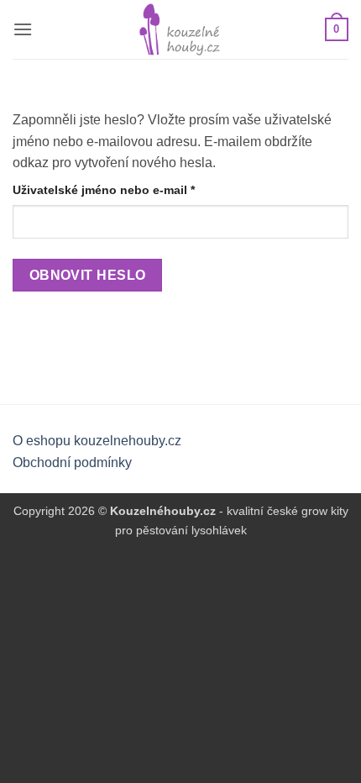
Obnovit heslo (87, 275)
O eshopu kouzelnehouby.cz (97, 441)
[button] (23, 29)
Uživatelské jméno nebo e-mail (127, 189)
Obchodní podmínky (72, 462)
